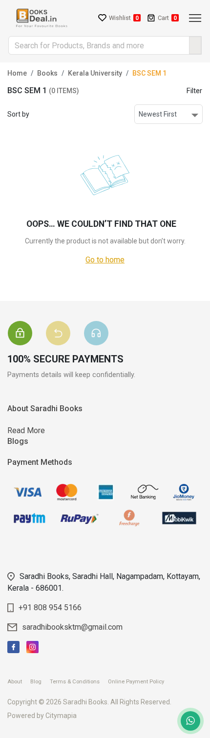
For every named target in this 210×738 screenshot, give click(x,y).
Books (47, 73)
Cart (167, 17)
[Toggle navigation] (195, 18)
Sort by (18, 114)
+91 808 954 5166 (50, 607)
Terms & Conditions (78, 681)
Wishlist (124, 17)
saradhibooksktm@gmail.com (72, 627)
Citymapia (61, 715)
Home (17, 73)
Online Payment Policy (139, 681)
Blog (39, 681)
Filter (194, 90)
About (18, 681)
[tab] (26, 321)
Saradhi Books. (86, 702)
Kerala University (95, 73)
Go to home (105, 259)
